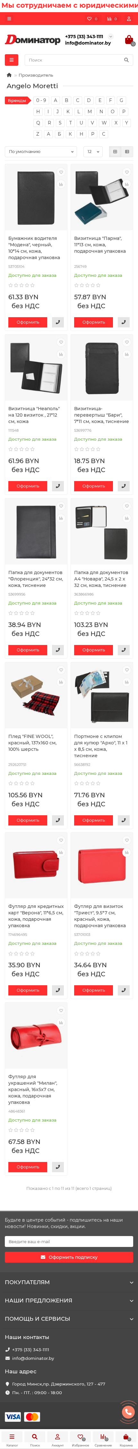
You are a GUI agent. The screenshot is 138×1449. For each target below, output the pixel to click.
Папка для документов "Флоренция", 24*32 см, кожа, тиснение (35, 579)
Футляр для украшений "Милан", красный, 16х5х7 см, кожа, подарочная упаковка (32, 1089)
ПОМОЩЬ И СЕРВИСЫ (37, 1319)
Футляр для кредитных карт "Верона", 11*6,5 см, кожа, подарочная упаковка (36, 915)
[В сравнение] (60, 184)
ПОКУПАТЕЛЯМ (27, 1282)
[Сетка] (115, 151)
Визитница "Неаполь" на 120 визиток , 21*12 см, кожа (34, 415)
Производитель (36, 75)
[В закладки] (60, 171)
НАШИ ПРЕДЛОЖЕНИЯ (38, 1300)
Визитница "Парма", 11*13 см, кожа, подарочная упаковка (100, 244)
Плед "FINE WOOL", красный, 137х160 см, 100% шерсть (32, 742)
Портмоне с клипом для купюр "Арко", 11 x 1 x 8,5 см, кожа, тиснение (100, 745)
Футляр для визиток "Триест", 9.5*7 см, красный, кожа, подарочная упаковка (100, 915)
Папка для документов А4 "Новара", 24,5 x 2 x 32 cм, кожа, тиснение (101, 579)
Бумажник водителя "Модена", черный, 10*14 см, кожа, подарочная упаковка (34, 247)
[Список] (127, 151)
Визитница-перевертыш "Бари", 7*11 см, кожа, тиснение (101, 415)
